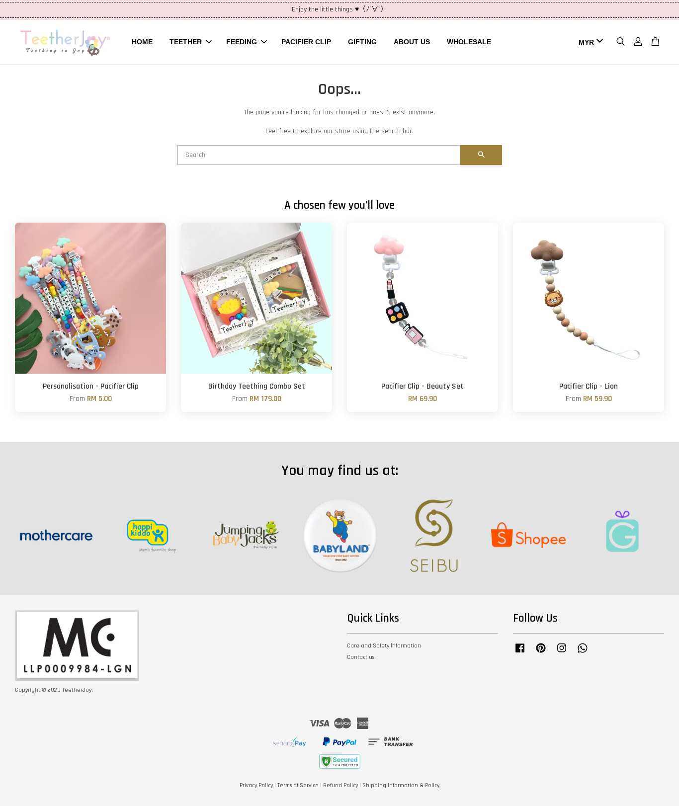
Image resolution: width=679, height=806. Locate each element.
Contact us (360, 657)
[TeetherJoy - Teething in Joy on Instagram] (562, 653)
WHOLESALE (469, 42)
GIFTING (362, 42)
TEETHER (186, 42)
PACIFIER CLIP (306, 42)
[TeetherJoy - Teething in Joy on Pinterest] (541, 653)
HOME (142, 42)
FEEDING (241, 42)
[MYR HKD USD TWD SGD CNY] (589, 42)
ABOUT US (412, 42)
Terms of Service (298, 785)
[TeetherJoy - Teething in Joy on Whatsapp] (583, 653)
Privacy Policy (256, 785)
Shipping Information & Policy (400, 785)
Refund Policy (340, 785)
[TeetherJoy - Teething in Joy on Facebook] (520, 653)
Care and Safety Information (384, 645)
